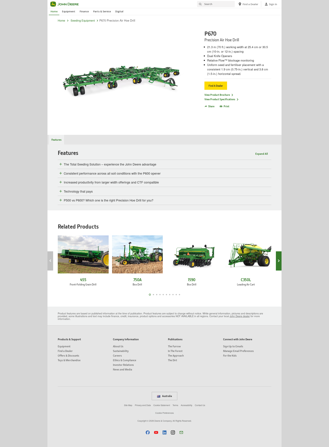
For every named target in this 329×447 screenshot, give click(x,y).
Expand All (261, 153)
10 (179, 294)
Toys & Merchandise (69, 360)
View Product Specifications (219, 99)
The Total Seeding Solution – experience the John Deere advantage (110, 164)
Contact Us (200, 405)
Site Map (128, 405)
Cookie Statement (161, 405)
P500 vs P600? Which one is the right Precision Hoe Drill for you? (108, 200)
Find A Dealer (216, 85)
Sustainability (121, 351)
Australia (167, 396)
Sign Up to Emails (233, 346)
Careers (117, 355)
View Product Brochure (217, 94)
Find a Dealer (65, 351)
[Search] (200, 4)
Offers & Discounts (68, 355)
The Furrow (174, 346)
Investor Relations (123, 364)
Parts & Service (102, 11)
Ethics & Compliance (124, 360)
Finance (84, 11)
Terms (175, 405)
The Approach (176, 355)
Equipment (68, 11)
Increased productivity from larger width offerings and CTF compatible (111, 182)
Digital (119, 11)
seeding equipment (83, 20)
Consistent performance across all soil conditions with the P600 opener (112, 173)
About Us (118, 346)
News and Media (122, 369)
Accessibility (186, 405)
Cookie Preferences (164, 412)
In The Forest (175, 351)
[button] (148, 432)
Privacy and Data (143, 405)
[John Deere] (66, 4)
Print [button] (226, 106)
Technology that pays (78, 191)
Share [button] (211, 106)
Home (54, 11)
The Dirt (172, 360)
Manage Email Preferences (238, 351)
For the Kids (230, 355)
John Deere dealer (240, 316)
